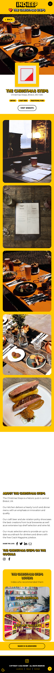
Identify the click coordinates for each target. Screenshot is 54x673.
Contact (37, 669)
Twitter (21, 543)
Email (30, 543)
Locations (19, 669)
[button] (46, 444)
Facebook (17, 543)
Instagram (4, 559)
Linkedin (25, 543)
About (28, 669)
